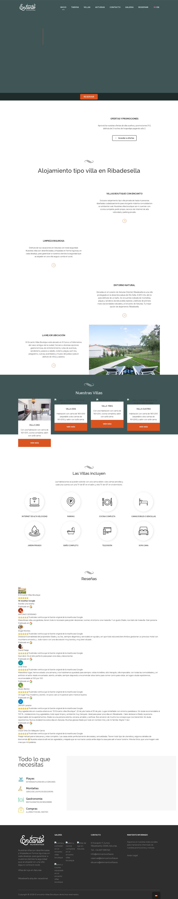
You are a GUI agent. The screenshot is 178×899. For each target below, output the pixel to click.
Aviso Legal (132, 855)
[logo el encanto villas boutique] (27, 7)
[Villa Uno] (59, 852)
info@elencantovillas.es (102, 854)
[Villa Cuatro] (59, 873)
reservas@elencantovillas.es (104, 858)
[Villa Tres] (82, 852)
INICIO (63, 7)
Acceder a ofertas (126, 138)
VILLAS (87, 7)
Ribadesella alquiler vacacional (33, 878)
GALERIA (129, 7)
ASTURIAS (100, 7)
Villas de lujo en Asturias (29, 870)
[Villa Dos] (70, 852)
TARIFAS (75, 7)
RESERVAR (143, 7)
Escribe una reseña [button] (26, 604)
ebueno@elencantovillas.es (104, 862)
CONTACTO (115, 7)
